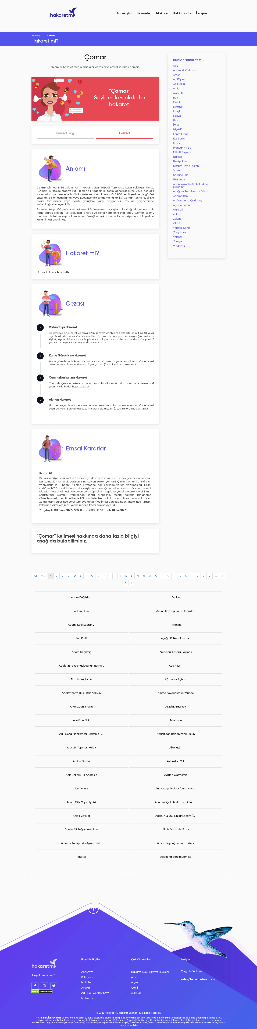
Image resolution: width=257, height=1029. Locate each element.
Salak (176, 170)
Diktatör (178, 107)
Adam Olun (81, 611)
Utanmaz (179, 179)
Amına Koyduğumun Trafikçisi (175, 843)
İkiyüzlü (178, 129)
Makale (161, 13)
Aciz (176, 66)
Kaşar (176, 143)
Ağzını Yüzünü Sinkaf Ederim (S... (175, 816)
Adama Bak (180, 196)
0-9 (43, 576)
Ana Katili (81, 638)
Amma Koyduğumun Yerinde (176, 693)
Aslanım (176, 625)
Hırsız (176, 120)
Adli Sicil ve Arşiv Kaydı (95, 993)
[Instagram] (44, 985)
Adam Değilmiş (81, 652)
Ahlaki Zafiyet (81, 816)
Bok (175, 97)
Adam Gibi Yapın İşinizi (81, 802)
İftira (176, 125)
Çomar (95, 57)
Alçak (134, 982)
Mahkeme (87, 998)
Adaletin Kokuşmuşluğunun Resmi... (81, 665)
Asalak (176, 597)
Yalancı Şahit (181, 228)
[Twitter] (53, 985)
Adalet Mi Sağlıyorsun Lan (81, 829)
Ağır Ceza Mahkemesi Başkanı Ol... (81, 734)
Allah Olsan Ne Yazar (175, 829)
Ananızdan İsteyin (81, 706)
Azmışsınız (81, 788)
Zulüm (177, 219)
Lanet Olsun (180, 134)
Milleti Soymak (182, 152)
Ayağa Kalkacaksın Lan (175, 638)
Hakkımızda (182, 13)
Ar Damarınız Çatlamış (187, 200)
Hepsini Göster (128, 874)
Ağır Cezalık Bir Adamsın (81, 775)
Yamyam (178, 241)
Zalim (176, 214)
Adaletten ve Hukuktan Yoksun (81, 693)
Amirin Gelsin (81, 761)
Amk (176, 88)
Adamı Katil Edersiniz (81, 625)
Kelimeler (144, 13)
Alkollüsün (175, 747)
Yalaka (177, 237)
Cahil (176, 102)
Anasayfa (123, 13)
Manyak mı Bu (182, 147)
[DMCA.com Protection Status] (42, 992)
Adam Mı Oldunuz (184, 70)
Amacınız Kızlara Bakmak (175, 652)
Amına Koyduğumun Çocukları (175, 611)
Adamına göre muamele (175, 857)
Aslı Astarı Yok (176, 761)
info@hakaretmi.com (198, 979)
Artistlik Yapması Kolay (81, 747)
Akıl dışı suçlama (81, 679)
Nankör (177, 157)
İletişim (201, 13)
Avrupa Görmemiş (175, 775)
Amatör (81, 857)
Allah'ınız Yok (81, 720)
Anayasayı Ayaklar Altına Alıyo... (175, 788)
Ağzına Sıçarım (182, 205)
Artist (176, 75)
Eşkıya (177, 116)
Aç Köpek (179, 79)
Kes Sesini (179, 138)
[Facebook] (34, 985)
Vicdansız (179, 246)
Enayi (176, 111)
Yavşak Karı (180, 232)
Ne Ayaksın (180, 161)
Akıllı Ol (178, 93)
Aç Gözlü (179, 84)
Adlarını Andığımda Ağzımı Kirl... (81, 843)
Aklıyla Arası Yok (175, 706)
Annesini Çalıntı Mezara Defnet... (176, 802)
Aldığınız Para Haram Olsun (190, 191)
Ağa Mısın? (176, 665)
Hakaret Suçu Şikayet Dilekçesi (150, 972)
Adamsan (176, 720)
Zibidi (176, 223)
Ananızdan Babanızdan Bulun (176, 734)
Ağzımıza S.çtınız (176, 679)
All (35, 576)
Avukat (85, 987)
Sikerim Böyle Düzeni (186, 166)
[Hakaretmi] (44, 963)
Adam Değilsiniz (81, 597)
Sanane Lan (180, 175)
